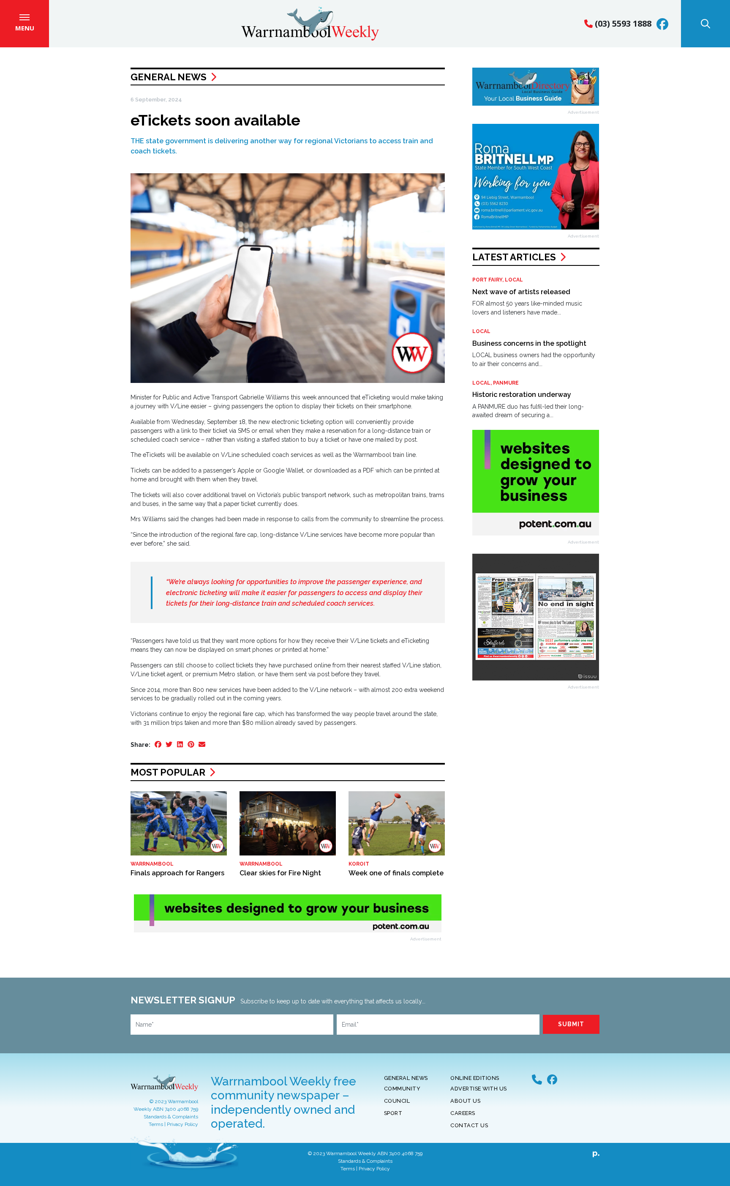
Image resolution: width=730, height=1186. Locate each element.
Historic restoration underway (521, 395)
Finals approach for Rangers (177, 873)
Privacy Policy (182, 1124)
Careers (462, 1113)
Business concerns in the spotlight (529, 343)
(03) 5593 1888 (622, 23)
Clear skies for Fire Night (280, 873)
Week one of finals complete (396, 873)
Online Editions (474, 1078)
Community (402, 1088)
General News (169, 76)
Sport (393, 1113)
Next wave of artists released (521, 292)
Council (397, 1101)
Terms (156, 1124)
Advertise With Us (478, 1088)
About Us (465, 1101)
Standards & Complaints (171, 1117)
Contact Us (469, 1125)
